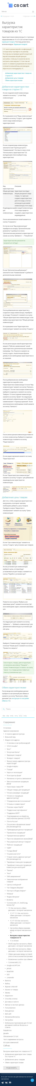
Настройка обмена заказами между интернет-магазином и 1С (20, 930)
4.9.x (8, 716)
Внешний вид (10, 737)
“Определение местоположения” (19, 801)
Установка (7, 728)
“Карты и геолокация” (14, 772)
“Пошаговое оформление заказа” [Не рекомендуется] (18, 825)
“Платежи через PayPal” (15, 807)
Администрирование (11, 731)
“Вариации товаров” (14, 755)
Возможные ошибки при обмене (20, 959)
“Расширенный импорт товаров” (19, 842)
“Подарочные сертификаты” (17, 810)
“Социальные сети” (14, 854)
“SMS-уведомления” (14, 876)
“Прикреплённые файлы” (16, 836)
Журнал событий (11, 987)
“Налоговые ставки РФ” (15, 787)
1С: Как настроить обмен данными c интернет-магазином (20, 909)
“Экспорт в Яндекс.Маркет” (16, 891)
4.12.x (20, 716)
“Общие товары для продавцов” (18, 790)
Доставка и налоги (12, 1002)
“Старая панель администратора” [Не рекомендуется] (19, 858)
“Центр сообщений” (14, 885)
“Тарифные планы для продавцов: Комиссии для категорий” (19, 866)
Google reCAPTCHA (13, 965)
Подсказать (11, 1068)
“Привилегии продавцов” (16, 833)
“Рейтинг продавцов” (14, 845)
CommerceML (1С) (14, 962)
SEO (8, 974)
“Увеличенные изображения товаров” (17, 880)
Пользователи (10, 1008)
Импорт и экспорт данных (14, 1005)
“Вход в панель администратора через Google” (18, 762)
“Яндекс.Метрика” (13, 897)
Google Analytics (12, 766)
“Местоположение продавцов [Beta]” (18, 783)
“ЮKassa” (10, 894)
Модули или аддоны (12, 740)
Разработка (7, 1030)
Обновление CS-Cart (10, 1036)
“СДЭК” (9, 848)
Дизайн (6, 1033)
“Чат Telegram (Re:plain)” (15, 888)
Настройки (9, 1020)
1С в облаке (14, 941)
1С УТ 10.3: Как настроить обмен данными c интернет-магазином (20, 923)
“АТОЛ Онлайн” (12, 746)
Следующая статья (28, 16)
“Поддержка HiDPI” (13, 813)
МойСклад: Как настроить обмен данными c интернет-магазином (20, 945)
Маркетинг (9, 996)
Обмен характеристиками (13, 80)
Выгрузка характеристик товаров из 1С (20, 936)
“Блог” (9, 749)
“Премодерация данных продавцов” (20, 830)
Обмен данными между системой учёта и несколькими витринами (20, 955)
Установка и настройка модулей (18, 743)
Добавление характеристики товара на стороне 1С (15, 88)
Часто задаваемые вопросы (13, 1039)
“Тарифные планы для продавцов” (19, 862)
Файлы (7, 984)
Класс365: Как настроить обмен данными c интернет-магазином (20, 950)
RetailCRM (10, 971)
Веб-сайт (8, 1014)
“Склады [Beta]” (12, 851)
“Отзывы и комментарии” (16, 804)
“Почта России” (12, 821)
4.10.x (11, 716)
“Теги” (9, 873)
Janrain (9, 968)
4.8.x (4, 716)
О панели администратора (14, 734)
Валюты (8, 981)
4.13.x (25, 716)
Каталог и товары (11, 990)
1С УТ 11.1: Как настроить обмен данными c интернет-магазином (20, 915)
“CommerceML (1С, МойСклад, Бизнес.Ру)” (17, 904)
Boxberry (10, 900)
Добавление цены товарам (14, 78)
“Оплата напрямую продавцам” (18, 793)
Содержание (9, 722)
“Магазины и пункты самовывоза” (19, 778)
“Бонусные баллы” (13, 752)
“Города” (10, 769)
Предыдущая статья (8, 16)
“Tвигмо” (10, 870)
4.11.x (16, 716)
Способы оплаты (11, 999)
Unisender (10, 977)
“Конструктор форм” (14, 775)
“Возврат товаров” (13, 758)
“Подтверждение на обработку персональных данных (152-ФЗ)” (18, 817)
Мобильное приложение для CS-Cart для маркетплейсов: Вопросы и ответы (18, 1025)
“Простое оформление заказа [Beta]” (20, 839)
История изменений (10, 1042)
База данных (9, 1011)
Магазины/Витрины (12, 1017)
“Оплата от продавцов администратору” (15, 797)
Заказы (7, 993)
